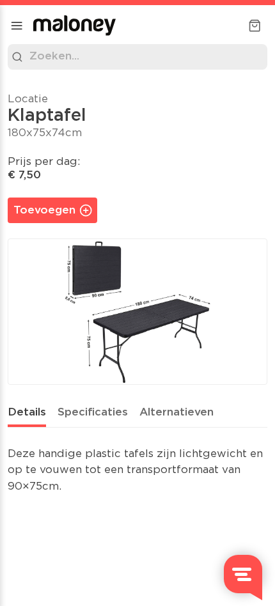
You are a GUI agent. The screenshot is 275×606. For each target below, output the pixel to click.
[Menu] (16, 25)
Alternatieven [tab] (176, 412)
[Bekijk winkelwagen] (254, 25)
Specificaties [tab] (93, 412)
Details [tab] (27, 412)
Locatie (28, 99)
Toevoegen (44, 210)
